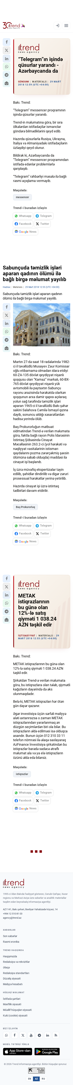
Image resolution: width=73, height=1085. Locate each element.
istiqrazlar (22, 774)
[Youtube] (31, 1035)
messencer (22, 197)
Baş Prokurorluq (25, 507)
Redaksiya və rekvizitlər (16, 961)
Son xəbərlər (10, 936)
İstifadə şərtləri (11, 998)
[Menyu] (66, 25)
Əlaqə (6, 967)
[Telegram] (39, 1035)
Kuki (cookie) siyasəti (15, 1015)
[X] (22, 1035)
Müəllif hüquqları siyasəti (17, 1009)
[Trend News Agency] (13, 883)
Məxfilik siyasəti (12, 1004)
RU (43, 1078)
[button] (6, 42)
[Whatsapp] (6, 1035)
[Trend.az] (14, 25)
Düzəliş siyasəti (12, 978)
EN (29, 1078)
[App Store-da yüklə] (17, 1051)
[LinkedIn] (47, 1035)
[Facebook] (14, 1035)
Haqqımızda (10, 956)
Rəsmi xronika (11, 941)
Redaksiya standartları (16, 973)
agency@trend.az (12, 917)
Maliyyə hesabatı (12, 984)
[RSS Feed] (55, 1035)
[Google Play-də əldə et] (47, 1051)
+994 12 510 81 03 (12, 913)
